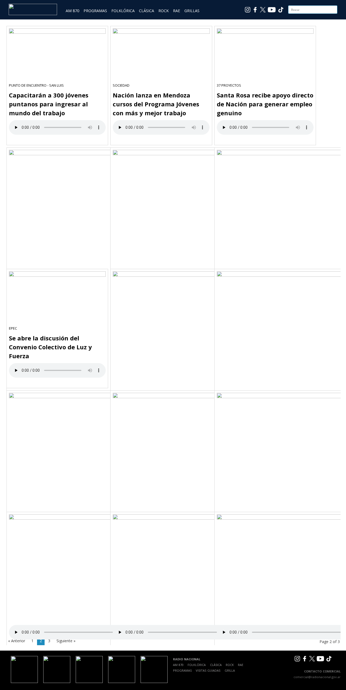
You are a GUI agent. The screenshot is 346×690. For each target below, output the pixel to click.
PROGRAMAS (95, 10)
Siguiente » (65, 640)
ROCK (163, 10)
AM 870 (72, 10)
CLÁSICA (146, 10)
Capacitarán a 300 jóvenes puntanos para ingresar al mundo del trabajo (48, 104)
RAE (176, 10)
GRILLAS (191, 10)
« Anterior (16, 640)
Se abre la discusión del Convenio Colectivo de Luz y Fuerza (50, 347)
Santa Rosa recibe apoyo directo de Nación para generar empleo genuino (265, 104)
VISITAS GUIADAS (208, 670)
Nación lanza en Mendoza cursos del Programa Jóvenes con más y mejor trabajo (156, 104)
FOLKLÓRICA (123, 10)
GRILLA (230, 670)
